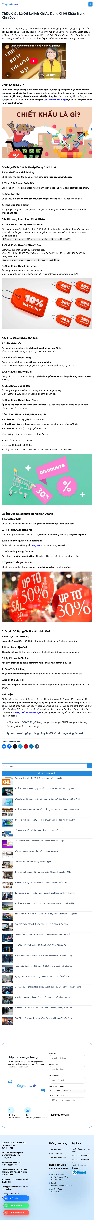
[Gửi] (89, 765)
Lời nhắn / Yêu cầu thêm (58, 1096)
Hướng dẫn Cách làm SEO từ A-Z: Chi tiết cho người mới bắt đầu (43, 966)
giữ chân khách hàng (55, 99)
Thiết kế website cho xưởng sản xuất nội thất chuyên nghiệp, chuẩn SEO (47, 809)
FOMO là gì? (29, 722)
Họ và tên (53, 1053)
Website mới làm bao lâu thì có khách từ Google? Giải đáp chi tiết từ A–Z (47, 799)
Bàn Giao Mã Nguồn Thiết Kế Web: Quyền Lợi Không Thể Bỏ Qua (43, 1018)
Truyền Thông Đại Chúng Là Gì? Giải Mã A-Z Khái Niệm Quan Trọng (44, 997)
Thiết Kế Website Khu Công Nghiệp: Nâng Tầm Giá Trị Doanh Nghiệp (45, 903)
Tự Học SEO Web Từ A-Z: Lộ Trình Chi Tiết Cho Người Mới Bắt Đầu (44, 976)
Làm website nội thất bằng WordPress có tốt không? (38, 830)
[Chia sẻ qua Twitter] (15, 746)
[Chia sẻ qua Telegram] (20, 746)
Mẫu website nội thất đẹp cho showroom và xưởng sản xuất (41, 882)
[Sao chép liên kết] (37, 746)
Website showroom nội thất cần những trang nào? (37, 851)
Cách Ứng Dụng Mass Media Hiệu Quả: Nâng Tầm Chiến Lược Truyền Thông (48, 987)
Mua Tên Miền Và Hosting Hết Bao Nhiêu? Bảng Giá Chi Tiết (41, 945)
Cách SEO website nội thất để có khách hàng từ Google (39, 841)
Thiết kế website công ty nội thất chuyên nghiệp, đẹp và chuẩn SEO (45, 820)
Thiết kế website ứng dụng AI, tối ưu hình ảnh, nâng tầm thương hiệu (44, 788)
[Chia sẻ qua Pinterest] (26, 746)
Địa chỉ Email (54, 1075)
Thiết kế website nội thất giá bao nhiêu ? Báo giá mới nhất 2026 (43, 872)
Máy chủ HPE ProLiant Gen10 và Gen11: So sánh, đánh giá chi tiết (43, 1008)
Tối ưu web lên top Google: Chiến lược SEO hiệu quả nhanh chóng (43, 955)
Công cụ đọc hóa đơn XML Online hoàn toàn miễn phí (38, 778)
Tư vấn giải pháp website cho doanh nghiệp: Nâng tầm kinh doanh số (45, 893)
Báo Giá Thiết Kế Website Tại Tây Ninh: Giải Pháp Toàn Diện (41, 924)
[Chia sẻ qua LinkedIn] (31, 746)
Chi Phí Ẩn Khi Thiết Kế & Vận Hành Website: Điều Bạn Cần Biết (42, 935)
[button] (90, 4)
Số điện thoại (54, 1064)
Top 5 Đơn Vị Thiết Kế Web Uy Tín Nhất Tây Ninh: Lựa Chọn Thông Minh (46, 914)
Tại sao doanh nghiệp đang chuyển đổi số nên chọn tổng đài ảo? (45, 733)
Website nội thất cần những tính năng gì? (33, 862)
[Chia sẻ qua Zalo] (9, 746)
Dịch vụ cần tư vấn (56, 1086)
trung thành (36, 545)
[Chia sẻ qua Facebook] (4, 746)
